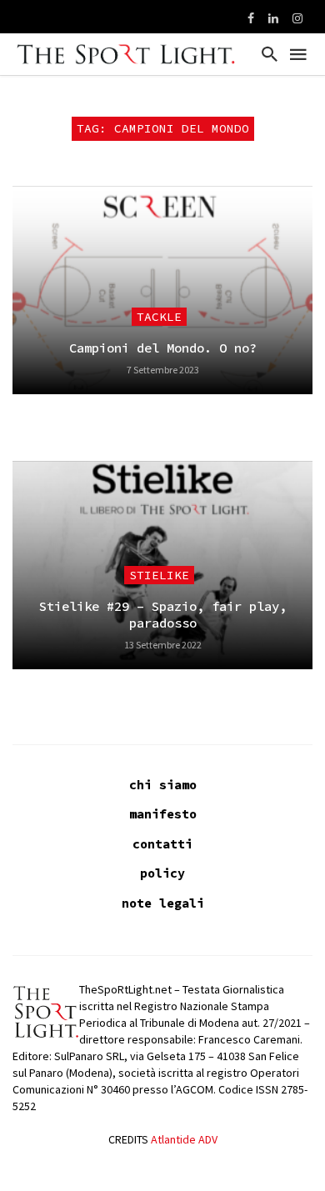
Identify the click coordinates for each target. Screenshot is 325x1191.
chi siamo (163, 785)
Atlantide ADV (184, 1139)
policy (162, 873)
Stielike (159, 575)
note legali (163, 903)
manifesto (163, 814)
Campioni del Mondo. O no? (163, 348)
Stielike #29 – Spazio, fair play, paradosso (163, 614)
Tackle (159, 316)
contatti (162, 844)
